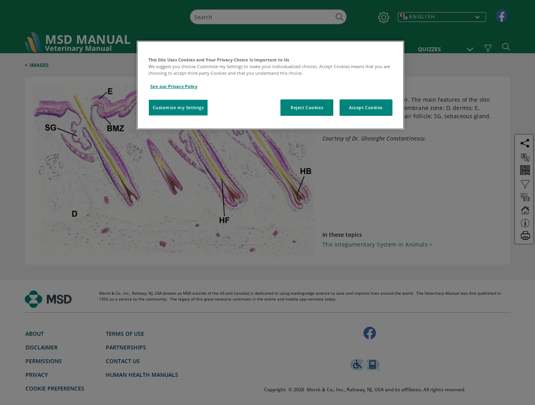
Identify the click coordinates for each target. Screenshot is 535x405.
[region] (270, 85)
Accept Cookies (366, 107)
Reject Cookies (307, 107)
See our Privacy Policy (173, 86)
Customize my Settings (178, 107)
